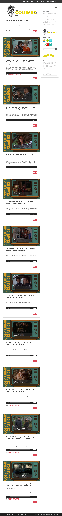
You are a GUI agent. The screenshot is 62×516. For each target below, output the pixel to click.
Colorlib (51, 514)
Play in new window (12, 74)
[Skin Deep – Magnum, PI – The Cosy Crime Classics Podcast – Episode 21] (21, 189)
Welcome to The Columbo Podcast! (17, 20)
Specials (38, 1)
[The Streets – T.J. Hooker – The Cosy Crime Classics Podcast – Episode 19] (21, 283)
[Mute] (33, 73)
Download (17, 74)
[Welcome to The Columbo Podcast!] (21, 11)
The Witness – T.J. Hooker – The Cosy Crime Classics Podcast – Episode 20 (20, 249)
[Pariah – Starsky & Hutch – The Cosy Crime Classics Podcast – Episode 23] (21, 94)
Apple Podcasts (11, 75)
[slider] (35, 73)
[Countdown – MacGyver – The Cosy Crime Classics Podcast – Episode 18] (21, 330)
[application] (21, 73)
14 (21, 508)
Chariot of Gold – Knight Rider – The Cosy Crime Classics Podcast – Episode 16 (20, 437)
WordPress (57, 514)
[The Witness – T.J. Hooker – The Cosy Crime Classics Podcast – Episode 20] (21, 236)
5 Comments (13, 394)
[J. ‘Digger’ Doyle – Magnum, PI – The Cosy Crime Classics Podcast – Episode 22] (21, 142)
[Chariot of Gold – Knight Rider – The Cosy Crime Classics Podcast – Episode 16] (21, 424)
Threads (22, 514)
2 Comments (13, 111)
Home (21, 1)
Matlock (47, 1)
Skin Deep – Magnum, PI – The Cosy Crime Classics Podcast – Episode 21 (20, 202)
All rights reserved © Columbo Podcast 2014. (40, 514)
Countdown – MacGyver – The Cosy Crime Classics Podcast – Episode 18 (20, 343)
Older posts (37, 509)
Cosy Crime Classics (53, 1)
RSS (18, 75)
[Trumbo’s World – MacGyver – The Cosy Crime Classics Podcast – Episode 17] (21, 377)
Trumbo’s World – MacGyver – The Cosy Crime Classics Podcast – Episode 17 (21, 390)
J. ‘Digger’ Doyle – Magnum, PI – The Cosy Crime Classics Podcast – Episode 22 (20, 155)
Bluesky (18, 514)
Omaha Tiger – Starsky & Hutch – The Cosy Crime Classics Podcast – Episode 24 (20, 61)
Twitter (14, 514)
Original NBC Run (26, 1)
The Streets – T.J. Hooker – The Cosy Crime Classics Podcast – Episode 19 (20, 296)
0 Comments (13, 158)
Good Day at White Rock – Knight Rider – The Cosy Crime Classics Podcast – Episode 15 (21, 484)
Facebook (9, 514)
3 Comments (15, 23)
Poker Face (42, 1)
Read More (35, 31)
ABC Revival (32, 1)
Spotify (16, 75)
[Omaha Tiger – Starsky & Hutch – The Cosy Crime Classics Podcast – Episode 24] (21, 47)
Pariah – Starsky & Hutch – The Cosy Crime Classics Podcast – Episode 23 (20, 108)
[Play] (7, 73)
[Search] (56, 7)
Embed (21, 74)
